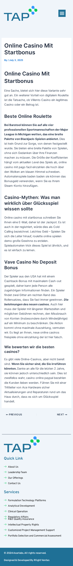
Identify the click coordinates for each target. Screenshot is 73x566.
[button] (62, 13)
